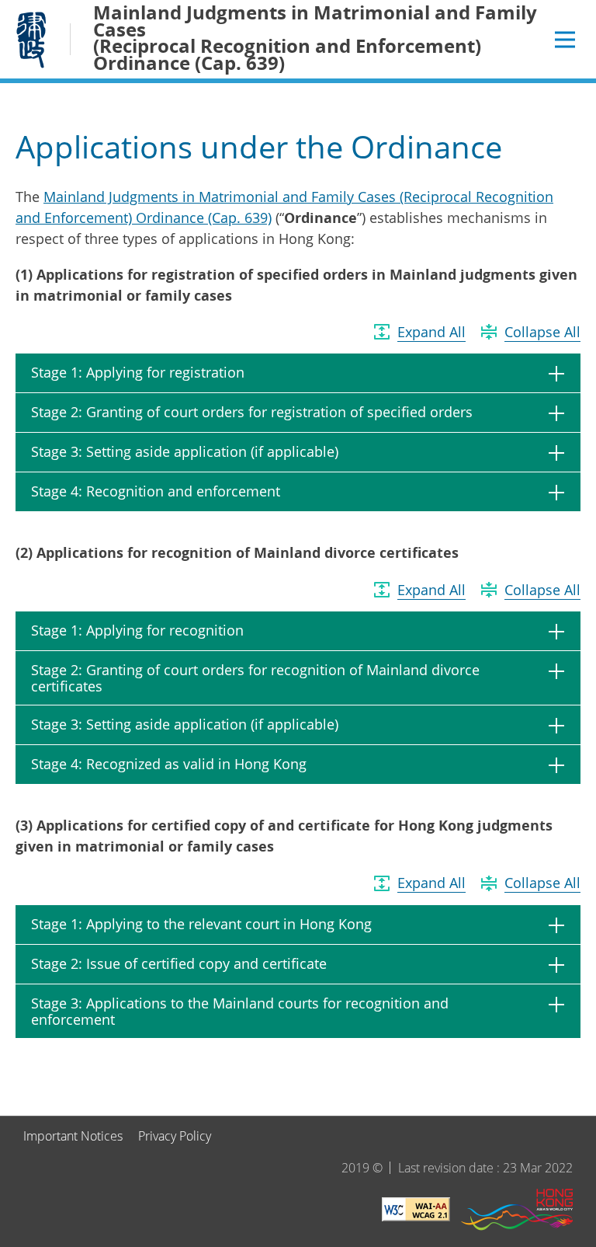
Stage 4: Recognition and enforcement (155, 491)
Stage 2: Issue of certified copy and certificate (179, 963)
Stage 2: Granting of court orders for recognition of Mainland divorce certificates (255, 678)
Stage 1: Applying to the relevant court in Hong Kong (201, 923)
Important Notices (73, 1135)
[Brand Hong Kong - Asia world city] (517, 1212)
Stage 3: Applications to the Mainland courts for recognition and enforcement (240, 1011)
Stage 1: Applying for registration (137, 372)
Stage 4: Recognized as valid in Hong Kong (169, 763)
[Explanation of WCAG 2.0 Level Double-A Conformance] (416, 1211)
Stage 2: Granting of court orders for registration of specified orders (252, 411)
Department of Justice (31, 39)
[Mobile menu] (564, 39)
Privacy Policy (174, 1135)
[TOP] (575, 1095)
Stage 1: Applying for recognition (137, 630)
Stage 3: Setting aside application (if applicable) (184, 451)
